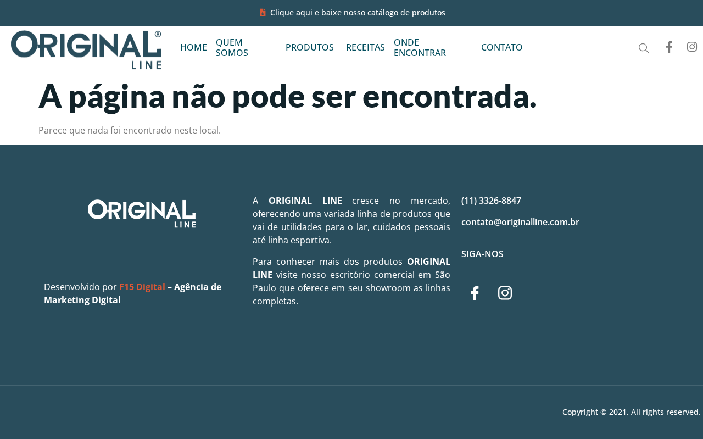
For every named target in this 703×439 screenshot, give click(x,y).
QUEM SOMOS (232, 47)
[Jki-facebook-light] (475, 293)
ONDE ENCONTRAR (420, 47)
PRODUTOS (310, 47)
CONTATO (502, 47)
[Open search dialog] (644, 48)
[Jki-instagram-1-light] (505, 293)
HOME (193, 47)
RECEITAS (365, 47)
